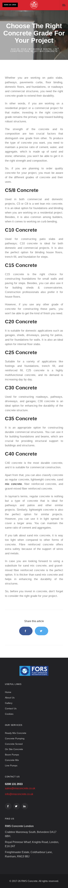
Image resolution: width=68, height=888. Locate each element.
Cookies (9, 714)
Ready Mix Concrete (44, 51)
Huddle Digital (42, 49)
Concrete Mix (12, 760)
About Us (10, 697)
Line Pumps (11, 765)
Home (8, 692)
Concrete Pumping (14, 738)
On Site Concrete (14, 749)
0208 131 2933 (10, 5)
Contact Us (11, 708)
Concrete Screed (14, 744)
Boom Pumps (12, 754)
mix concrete (13, 484)
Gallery (8, 703)
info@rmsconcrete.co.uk (19, 794)
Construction (19, 51)
